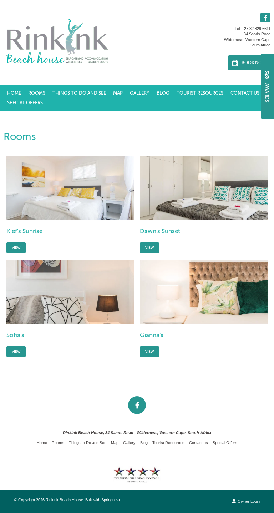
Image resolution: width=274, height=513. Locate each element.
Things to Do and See (79, 93)
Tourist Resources (200, 93)
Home (14, 93)
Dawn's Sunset (160, 231)
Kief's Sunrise (24, 231)
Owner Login (248, 501)
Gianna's (151, 335)
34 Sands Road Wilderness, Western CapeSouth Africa (247, 39)
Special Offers (25, 102)
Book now (254, 62)
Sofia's (15, 335)
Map (118, 93)
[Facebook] (265, 17)
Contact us (244, 93)
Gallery (139, 93)
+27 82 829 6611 (256, 28)
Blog (163, 93)
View (16, 248)
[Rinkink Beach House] (57, 41)
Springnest (110, 500)
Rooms (36, 93)
